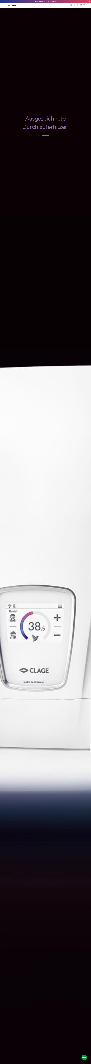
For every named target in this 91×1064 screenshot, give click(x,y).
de (81, 5)
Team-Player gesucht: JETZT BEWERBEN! (45, 1)
